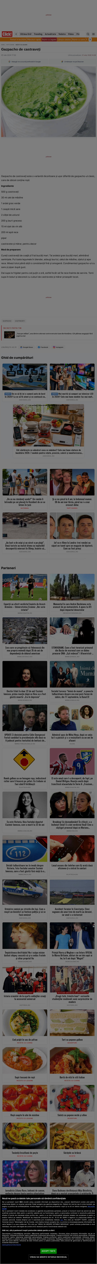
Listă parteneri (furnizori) (11, 1245)
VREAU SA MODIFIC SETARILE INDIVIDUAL (48, 1257)
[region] (48, 1229)
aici (61, 1220)
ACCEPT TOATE (48, 1251)
